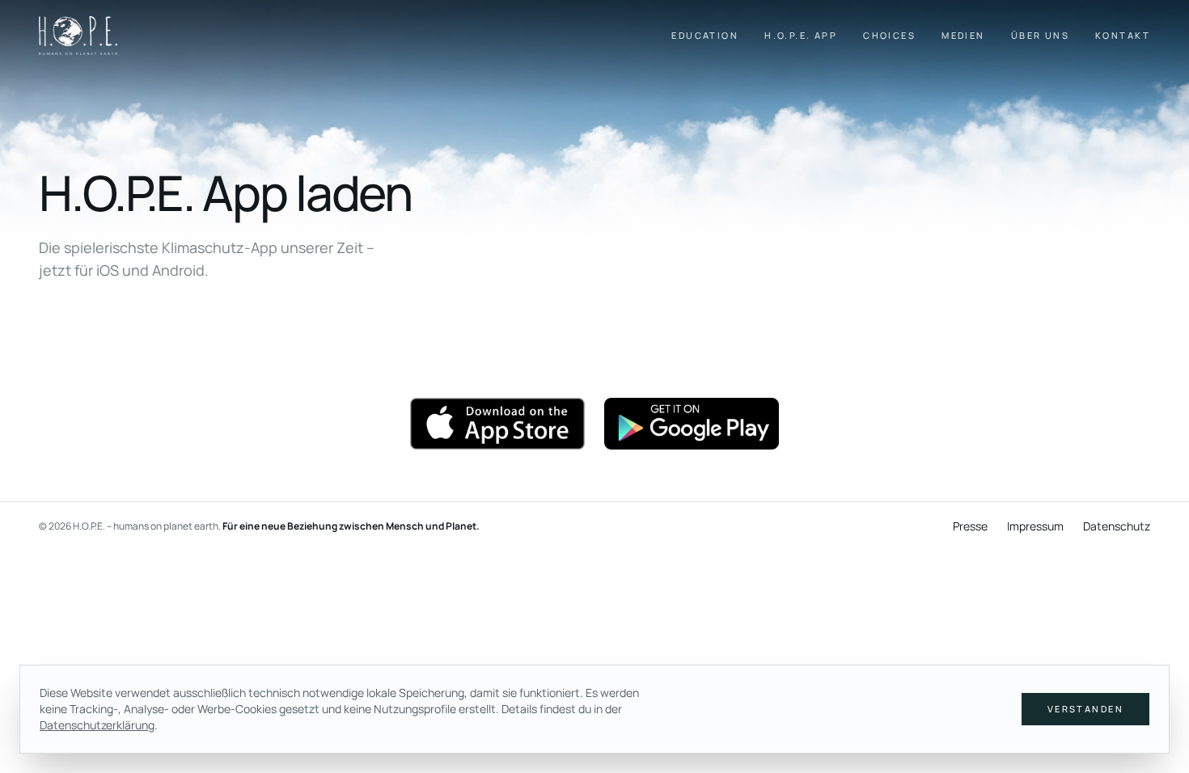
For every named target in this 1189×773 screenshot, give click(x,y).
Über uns (1040, 35)
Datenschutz (1116, 526)
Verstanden (1085, 709)
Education (704, 35)
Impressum (1035, 526)
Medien (963, 35)
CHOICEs (889, 35)
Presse (970, 526)
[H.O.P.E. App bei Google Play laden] (691, 424)
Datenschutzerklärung (97, 725)
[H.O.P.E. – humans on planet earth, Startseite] (78, 35)
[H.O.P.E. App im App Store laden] (497, 424)
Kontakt (1122, 35)
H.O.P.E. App (800, 35)
